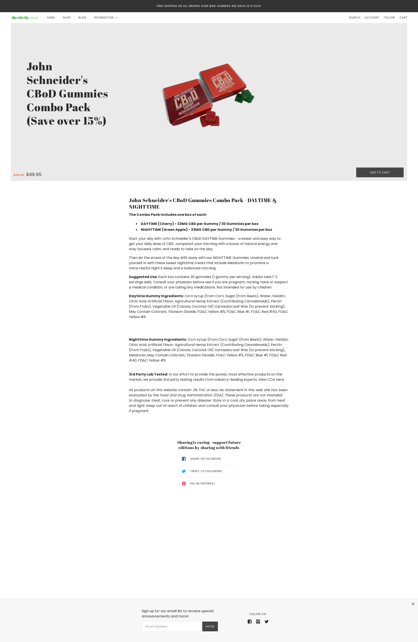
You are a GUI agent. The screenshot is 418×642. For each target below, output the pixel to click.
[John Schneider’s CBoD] (24, 17)
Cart (403, 17)
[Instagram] (258, 621)
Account (372, 17)
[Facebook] (249, 621)
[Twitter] (266, 621)
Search (355, 17)
